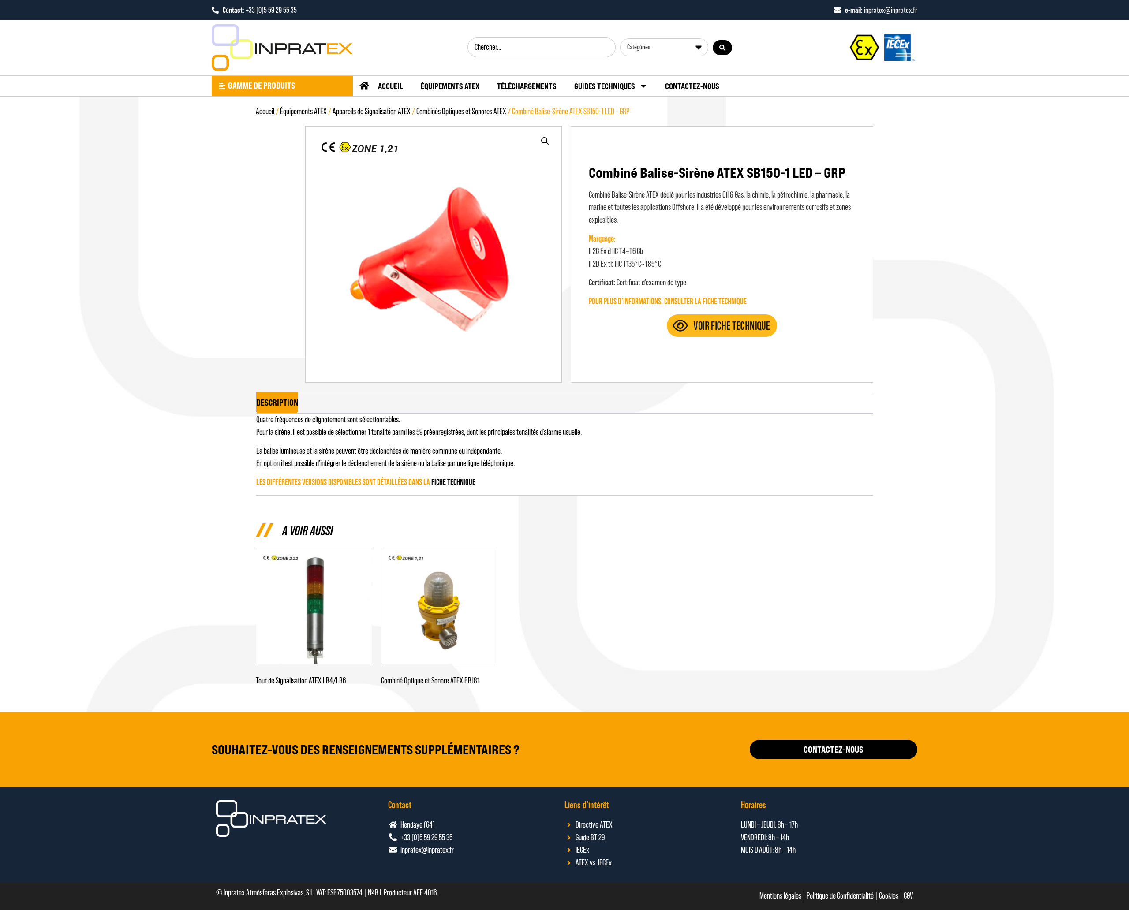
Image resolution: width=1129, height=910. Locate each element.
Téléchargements (527, 86)
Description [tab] (277, 402)
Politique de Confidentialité (840, 895)
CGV (908, 895)
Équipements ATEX (450, 86)
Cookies (888, 895)
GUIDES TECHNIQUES (604, 86)
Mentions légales (780, 895)
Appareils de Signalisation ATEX (372, 111)
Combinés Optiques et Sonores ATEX (461, 111)
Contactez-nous (692, 86)
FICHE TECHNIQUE (453, 482)
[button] (545, 141)
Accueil (390, 86)
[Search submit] (722, 47)
